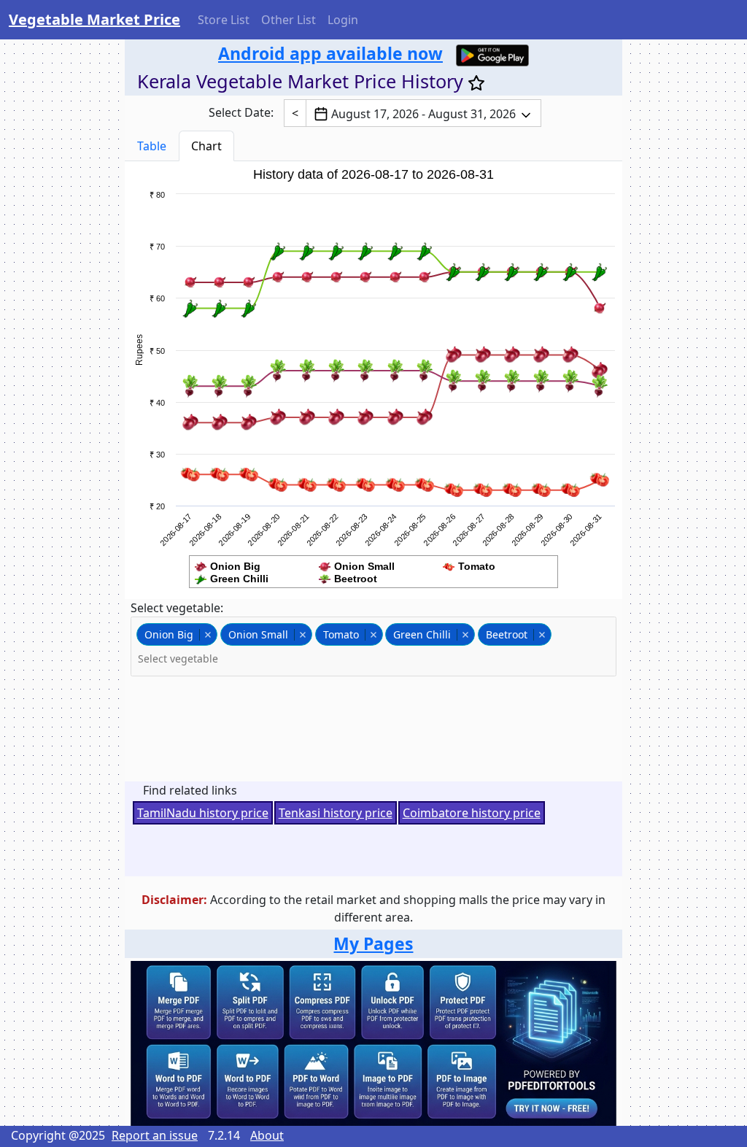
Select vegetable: (177, 608)
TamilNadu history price (202, 813)
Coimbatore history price (472, 813)
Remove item (207, 635)
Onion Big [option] (164, 634)
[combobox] (374, 646)
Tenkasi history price (335, 813)
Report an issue (155, 1135)
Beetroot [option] (502, 634)
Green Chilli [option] (418, 634)
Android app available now (330, 53)
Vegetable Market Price (94, 19)
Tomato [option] (337, 634)
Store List (223, 20)
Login (343, 20)
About (267, 1135)
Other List (288, 20)
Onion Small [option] (254, 634)
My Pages (373, 943)
